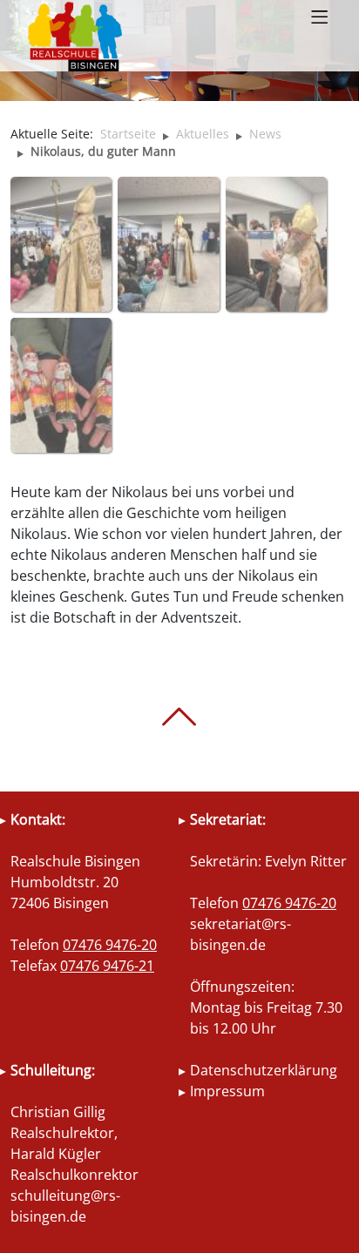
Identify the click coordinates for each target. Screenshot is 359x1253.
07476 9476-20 (110, 944)
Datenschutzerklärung (263, 1070)
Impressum (227, 1091)
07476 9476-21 (107, 965)
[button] (319, 18)
